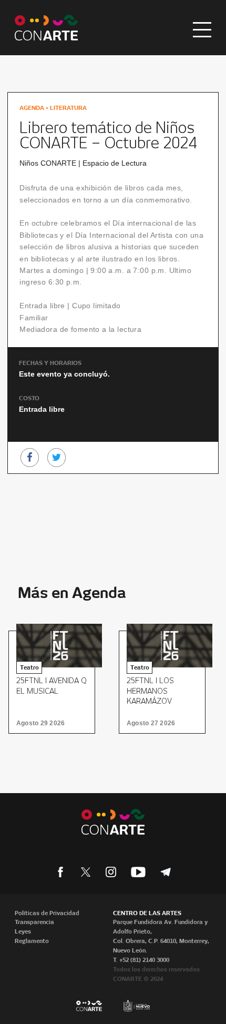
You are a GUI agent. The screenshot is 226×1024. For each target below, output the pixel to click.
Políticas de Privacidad (47, 913)
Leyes (23, 931)
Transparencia (34, 922)
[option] (55, 682)
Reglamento (32, 941)
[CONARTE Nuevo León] (46, 27)
